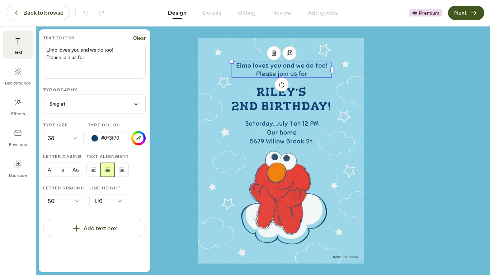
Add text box (100, 228)
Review (281, 12)
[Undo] (85, 13)
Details (212, 12)
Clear (139, 38)
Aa (75, 170)
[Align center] (107, 170)
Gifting (247, 12)
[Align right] (121, 170)
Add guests (323, 12)
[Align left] (93, 170)
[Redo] (101, 13)
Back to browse (43, 12)
